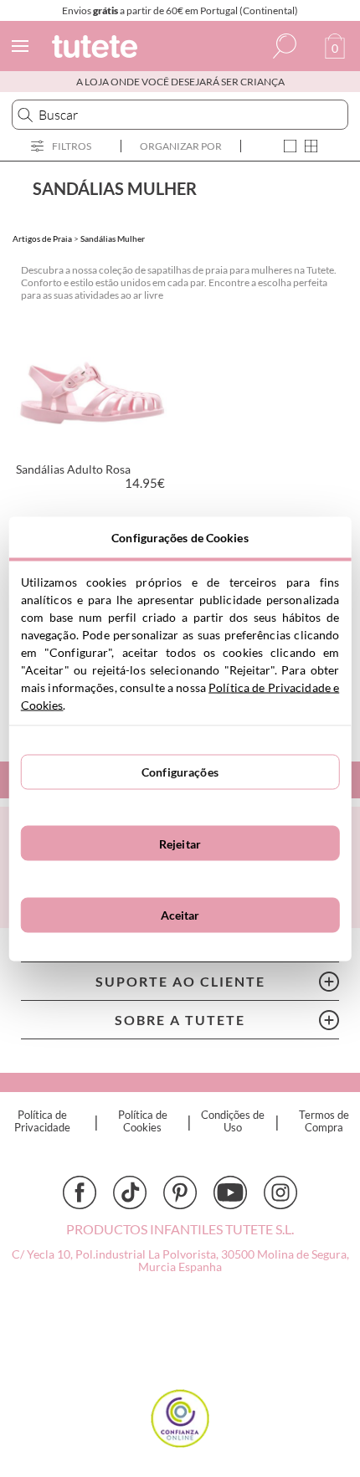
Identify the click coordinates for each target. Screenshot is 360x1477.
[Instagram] (280, 1192)
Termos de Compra (324, 1121)
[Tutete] (97, 49)
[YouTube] (230, 1192)
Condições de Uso (233, 1121)
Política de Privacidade (42, 1121)
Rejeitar (180, 843)
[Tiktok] (130, 1192)
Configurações (180, 772)
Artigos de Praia (42, 238)
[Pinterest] (180, 1192)
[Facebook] (79, 1192)
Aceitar (180, 915)
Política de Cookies (142, 1121)
